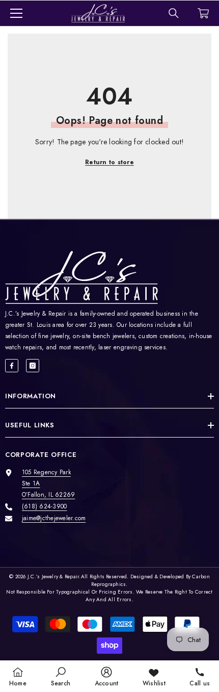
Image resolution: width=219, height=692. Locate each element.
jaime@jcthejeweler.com (54, 518)
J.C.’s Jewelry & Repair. (54, 576)
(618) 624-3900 (44, 506)
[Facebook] (11, 365)
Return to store (109, 162)
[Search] (174, 13)
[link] (60, 676)
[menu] (16, 13)
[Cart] (203, 13)
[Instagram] (32, 365)
